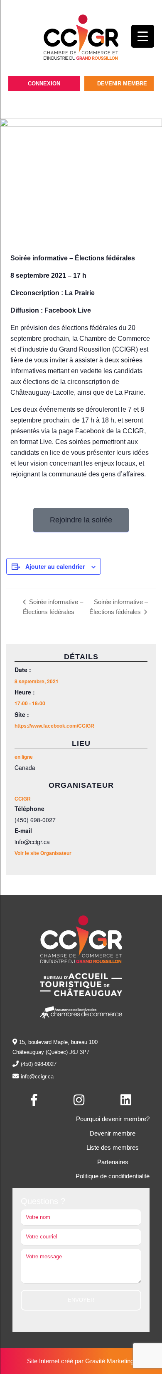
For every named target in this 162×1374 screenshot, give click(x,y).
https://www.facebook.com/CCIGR (54, 726)
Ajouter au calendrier (55, 566)
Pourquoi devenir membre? (113, 1118)
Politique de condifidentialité (113, 1176)
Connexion (44, 83)
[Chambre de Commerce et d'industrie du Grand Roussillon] (81, 37)
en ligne (24, 757)
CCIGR (23, 799)
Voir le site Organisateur (43, 853)
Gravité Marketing (109, 1360)
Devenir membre (122, 83)
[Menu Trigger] (142, 36)
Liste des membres (112, 1147)
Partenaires (112, 1161)
